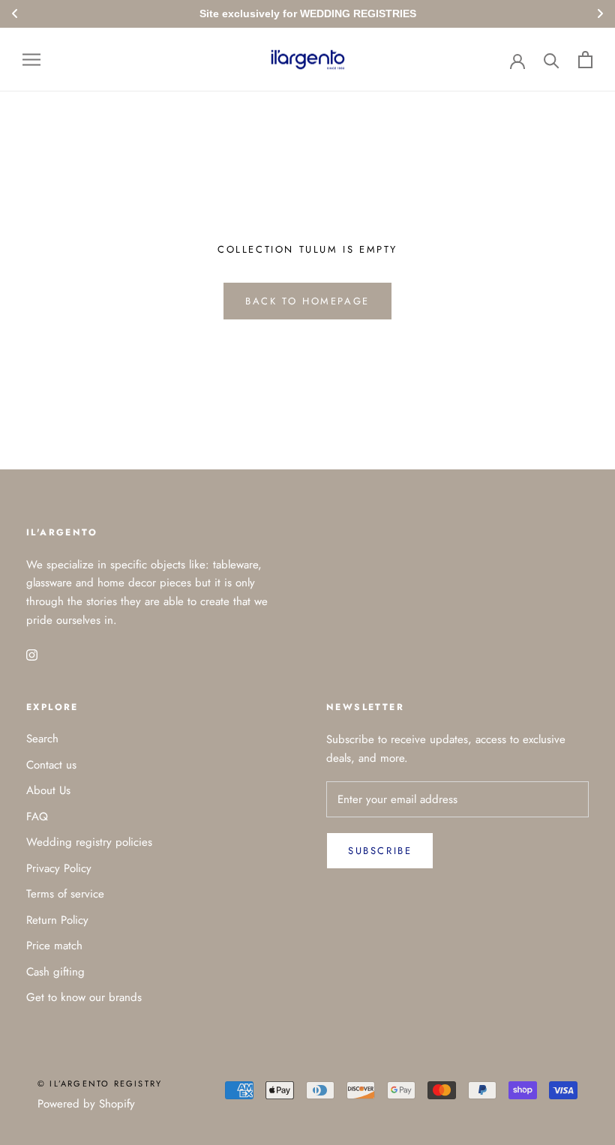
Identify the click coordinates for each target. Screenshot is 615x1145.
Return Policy (57, 920)
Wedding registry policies (89, 842)
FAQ (37, 816)
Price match (54, 945)
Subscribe (380, 851)
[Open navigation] (31, 59)
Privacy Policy (59, 868)
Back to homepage (307, 301)
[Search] (552, 59)
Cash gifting (55, 972)
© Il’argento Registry (100, 1084)
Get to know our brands (84, 997)
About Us (48, 790)
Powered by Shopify (86, 1104)
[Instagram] (32, 654)
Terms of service (65, 894)
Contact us (51, 765)
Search (42, 738)
